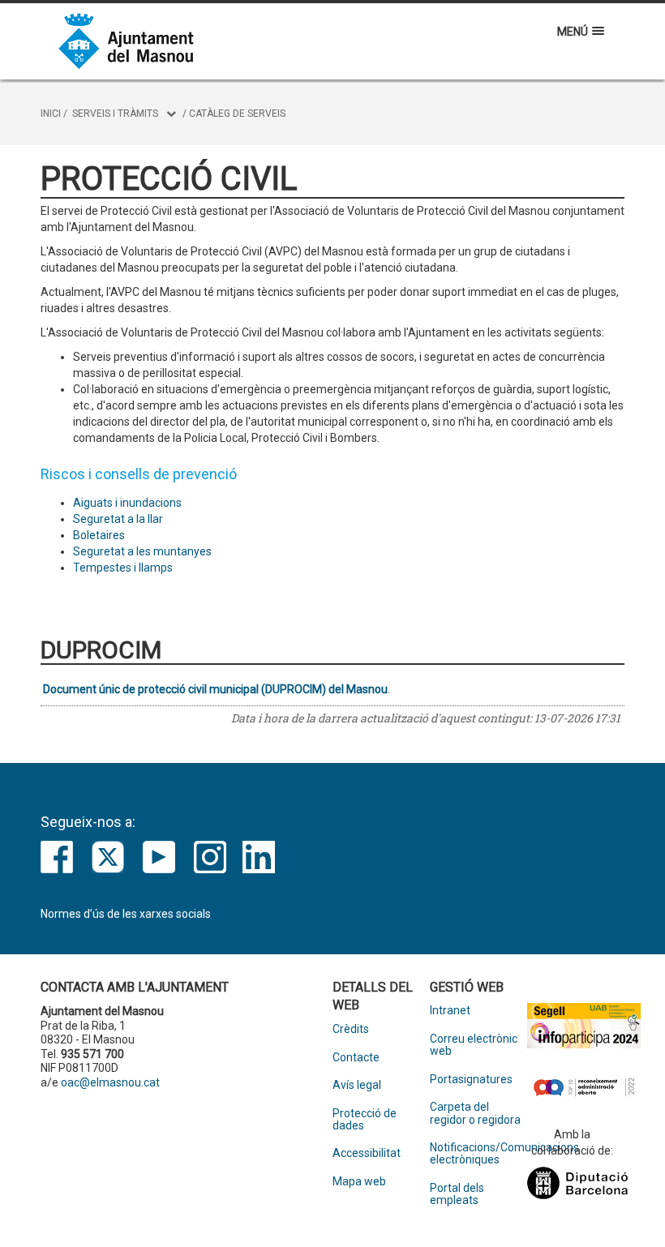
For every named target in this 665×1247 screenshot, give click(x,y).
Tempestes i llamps (123, 567)
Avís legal (356, 1085)
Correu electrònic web (473, 1045)
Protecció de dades (364, 1120)
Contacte (356, 1058)
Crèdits (350, 1029)
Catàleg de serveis (237, 113)
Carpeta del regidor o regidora (475, 1113)
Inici (51, 113)
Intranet (450, 1011)
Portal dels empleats (457, 1194)
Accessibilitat (366, 1153)
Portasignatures (471, 1079)
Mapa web (359, 1182)
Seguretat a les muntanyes (142, 551)
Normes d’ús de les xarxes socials (126, 913)
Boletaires (99, 535)
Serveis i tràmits (115, 113)
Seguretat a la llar (118, 518)
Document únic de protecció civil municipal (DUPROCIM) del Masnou (215, 689)
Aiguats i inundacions (127, 502)
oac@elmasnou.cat (110, 1082)
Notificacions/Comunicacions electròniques (478, 1154)
